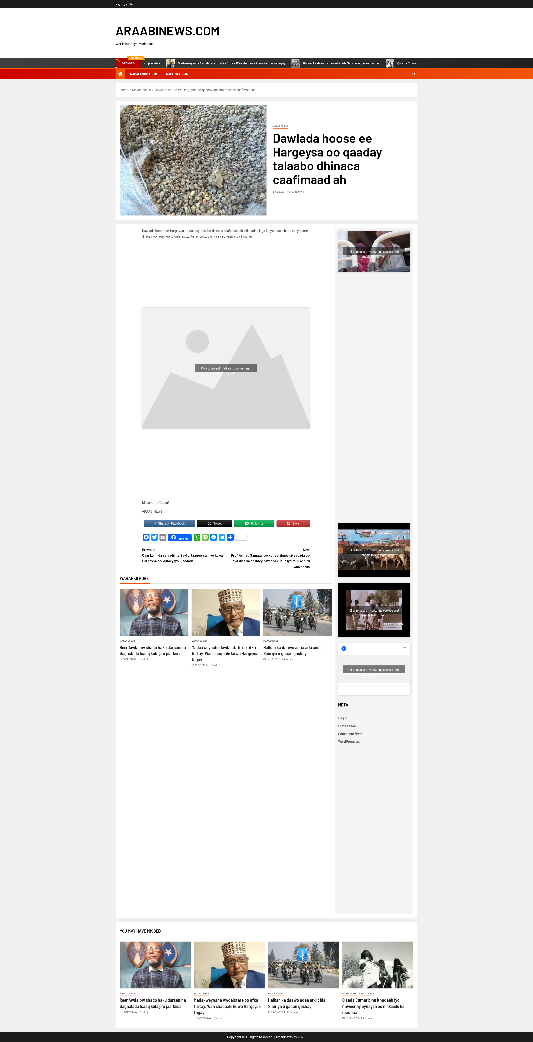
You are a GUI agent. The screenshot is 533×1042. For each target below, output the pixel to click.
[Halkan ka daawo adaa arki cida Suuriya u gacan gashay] (297, 612)
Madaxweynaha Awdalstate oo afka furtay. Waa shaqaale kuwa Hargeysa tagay (191, 63)
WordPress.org (349, 742)
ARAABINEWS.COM (167, 30)
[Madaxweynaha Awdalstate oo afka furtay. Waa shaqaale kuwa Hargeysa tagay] (226, 612)
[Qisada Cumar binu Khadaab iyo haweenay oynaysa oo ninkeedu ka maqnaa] (377, 965)
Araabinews (284, 1037)
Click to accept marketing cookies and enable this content (225, 369)
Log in (342, 718)
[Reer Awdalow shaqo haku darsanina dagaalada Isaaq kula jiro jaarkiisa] (154, 612)
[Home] (120, 74)
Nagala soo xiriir (143, 74)
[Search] (413, 74)
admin (280, 192)
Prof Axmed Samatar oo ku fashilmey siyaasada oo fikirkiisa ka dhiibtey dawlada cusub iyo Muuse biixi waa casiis (270, 558)
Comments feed (350, 734)
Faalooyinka (349, 993)
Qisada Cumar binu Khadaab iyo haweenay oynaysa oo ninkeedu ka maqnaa (408, 63)
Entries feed (347, 726)
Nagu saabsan (177, 74)
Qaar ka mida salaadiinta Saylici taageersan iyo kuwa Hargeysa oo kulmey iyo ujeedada (182, 555)
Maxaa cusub (280, 126)
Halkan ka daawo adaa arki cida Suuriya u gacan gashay (300, 63)
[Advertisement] (173, 277)
